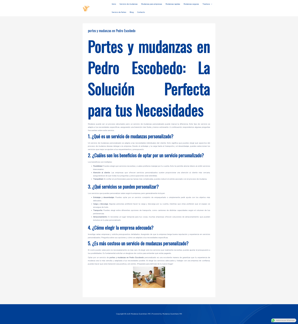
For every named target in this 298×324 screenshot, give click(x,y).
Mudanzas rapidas (173, 4)
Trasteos (206, 4)
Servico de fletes (119, 12)
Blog (132, 12)
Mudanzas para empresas (151, 4)
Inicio (114, 4)
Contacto (141, 12)
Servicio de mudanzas (129, 4)
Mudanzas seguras (191, 4)
